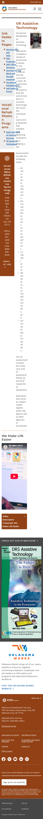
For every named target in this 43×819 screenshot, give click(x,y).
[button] (7, 264)
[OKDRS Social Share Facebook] (4, 759)
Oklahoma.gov (7, 803)
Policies (24, 803)
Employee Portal (9, 726)
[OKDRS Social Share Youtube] (15, 759)
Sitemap (5, 746)
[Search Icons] (34, 9)
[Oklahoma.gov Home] (3, 2)
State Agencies (35, 2)
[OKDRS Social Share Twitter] (9, 759)
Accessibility (6, 809)
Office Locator (7, 751)
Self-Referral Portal (29, 735)
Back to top (35, 698)
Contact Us (26, 746)
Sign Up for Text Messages (8, 741)
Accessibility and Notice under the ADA (31, 741)
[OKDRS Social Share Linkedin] (21, 759)
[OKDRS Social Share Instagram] (27, 759)
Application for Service (10, 735)
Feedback (25, 809)
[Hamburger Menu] (39, 9)
